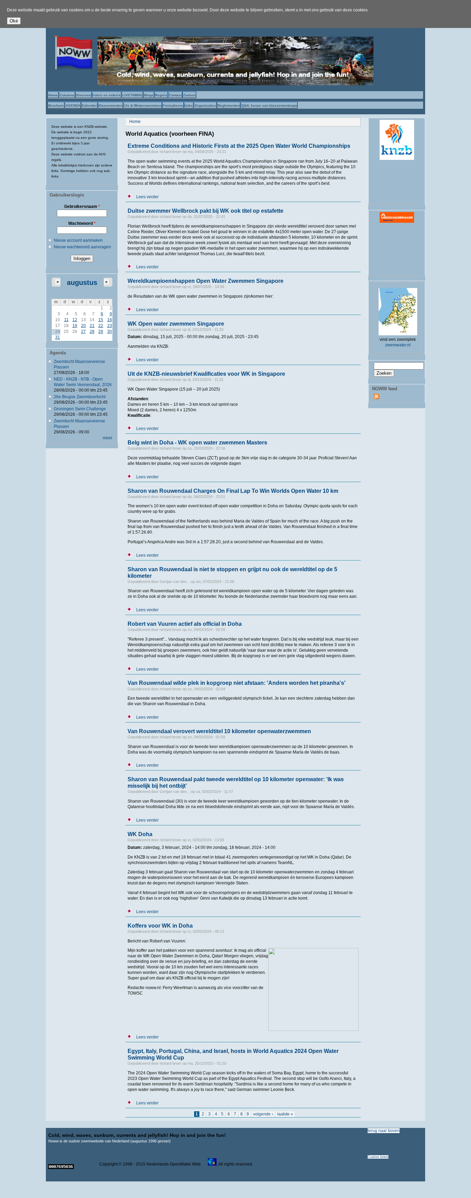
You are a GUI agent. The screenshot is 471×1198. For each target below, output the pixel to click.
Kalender (89, 105)
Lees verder (147, 196)
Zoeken (189, 95)
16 (109, 319)
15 (100, 319)
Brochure (56, 105)
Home (53, 95)
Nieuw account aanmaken (78, 240)
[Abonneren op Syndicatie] (376, 397)
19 (74, 325)
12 (74, 319)
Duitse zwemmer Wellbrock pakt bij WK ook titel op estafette (205, 211)
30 (109, 331)
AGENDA (73, 105)
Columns (67, 95)
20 (83, 325)
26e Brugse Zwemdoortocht (80, 396)
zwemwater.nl (398, 345)
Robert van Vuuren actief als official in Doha (185, 624)
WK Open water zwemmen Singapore (176, 324)
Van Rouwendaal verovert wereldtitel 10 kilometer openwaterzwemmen (219, 731)
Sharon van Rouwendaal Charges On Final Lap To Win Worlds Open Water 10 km (233, 491)
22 (100, 325)
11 (66, 319)
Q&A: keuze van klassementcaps (269, 105)
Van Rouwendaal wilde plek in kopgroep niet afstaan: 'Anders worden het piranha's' (236, 683)
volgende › (263, 1114)
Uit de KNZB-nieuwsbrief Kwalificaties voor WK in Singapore (206, 374)
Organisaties (205, 105)
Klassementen (110, 105)
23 (109, 325)
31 (57, 337)
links (188, 105)
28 (92, 331)
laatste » (285, 1114)
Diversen (83, 95)
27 (83, 331)
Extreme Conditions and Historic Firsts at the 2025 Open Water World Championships (239, 146)
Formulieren (173, 105)
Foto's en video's (106, 95)
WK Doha (140, 834)
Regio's (161, 95)
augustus (82, 282)
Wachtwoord (82, 223)
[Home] (71, 68)
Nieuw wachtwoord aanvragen (82, 247)
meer (107, 437)
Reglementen (229, 105)
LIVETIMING (132, 95)
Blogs (148, 95)
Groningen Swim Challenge (80, 408)
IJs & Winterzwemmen (142, 105)
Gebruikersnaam (82, 206)
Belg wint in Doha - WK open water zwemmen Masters (197, 442)
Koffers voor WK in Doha (160, 926)
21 (92, 325)
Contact (175, 95)
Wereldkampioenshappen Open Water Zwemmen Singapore (205, 281)
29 (100, 331)
